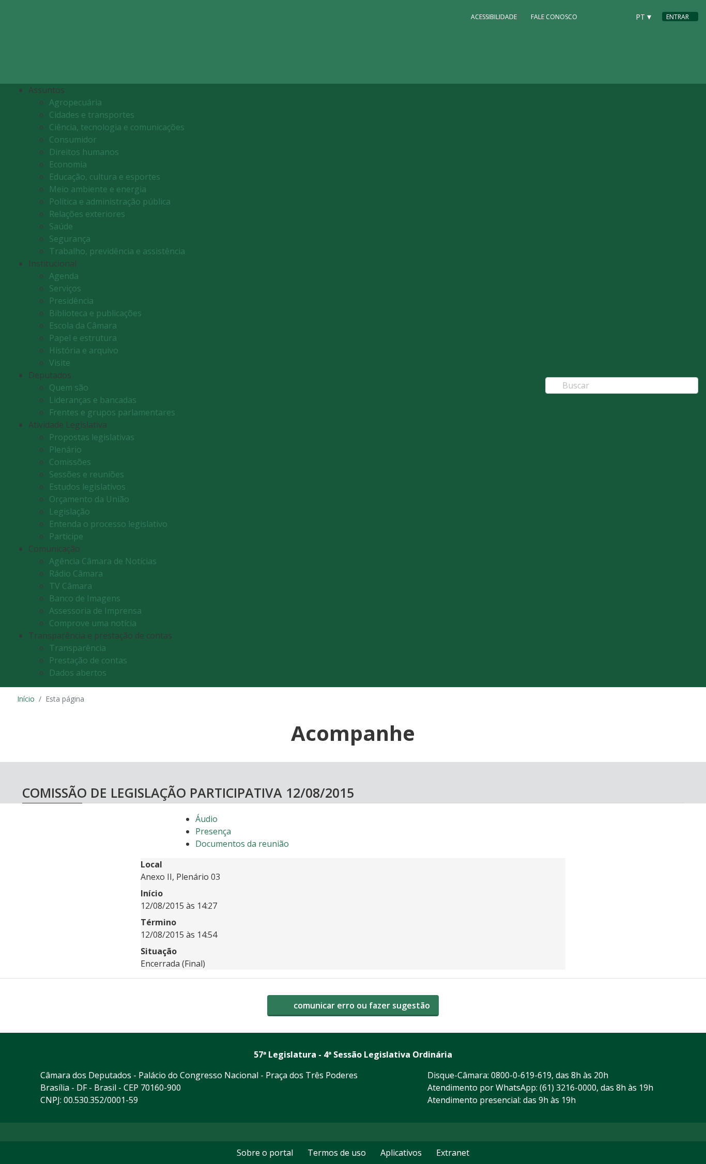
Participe (66, 536)
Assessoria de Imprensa (95, 610)
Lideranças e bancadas (92, 400)
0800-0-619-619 (521, 1075)
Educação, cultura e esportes (104, 176)
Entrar (677, 16)
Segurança (69, 238)
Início (26, 699)
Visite (59, 362)
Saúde (61, 226)
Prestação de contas (88, 660)
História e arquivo (83, 350)
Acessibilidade (494, 16)
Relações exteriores (87, 214)
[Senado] (617, 16)
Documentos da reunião (242, 843)
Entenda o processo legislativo (108, 524)
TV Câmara (70, 586)
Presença (213, 831)
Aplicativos (401, 1152)
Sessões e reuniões (86, 474)
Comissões (70, 462)
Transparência (77, 648)
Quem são (68, 387)
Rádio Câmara (76, 573)
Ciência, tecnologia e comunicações (117, 127)
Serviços (65, 288)
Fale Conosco (554, 16)
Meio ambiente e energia (97, 189)
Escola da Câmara (83, 325)
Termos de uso (337, 1152)
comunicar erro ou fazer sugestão (360, 1005)
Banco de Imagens (84, 598)
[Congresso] (598, 16)
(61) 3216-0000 (568, 1087)
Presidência (71, 300)
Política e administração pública (110, 201)
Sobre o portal (265, 1152)
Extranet (452, 1152)
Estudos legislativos (87, 486)
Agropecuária (75, 102)
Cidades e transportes (91, 114)
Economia (68, 164)
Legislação (69, 511)
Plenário (65, 449)
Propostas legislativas (91, 437)
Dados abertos (77, 672)
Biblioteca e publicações (95, 313)
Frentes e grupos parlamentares (112, 412)
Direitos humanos (84, 152)
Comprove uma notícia (92, 623)
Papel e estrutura (83, 338)
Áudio (206, 819)
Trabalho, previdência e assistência (117, 251)
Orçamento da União (89, 499)
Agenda (64, 276)
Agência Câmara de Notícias (103, 561)
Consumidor (73, 139)
